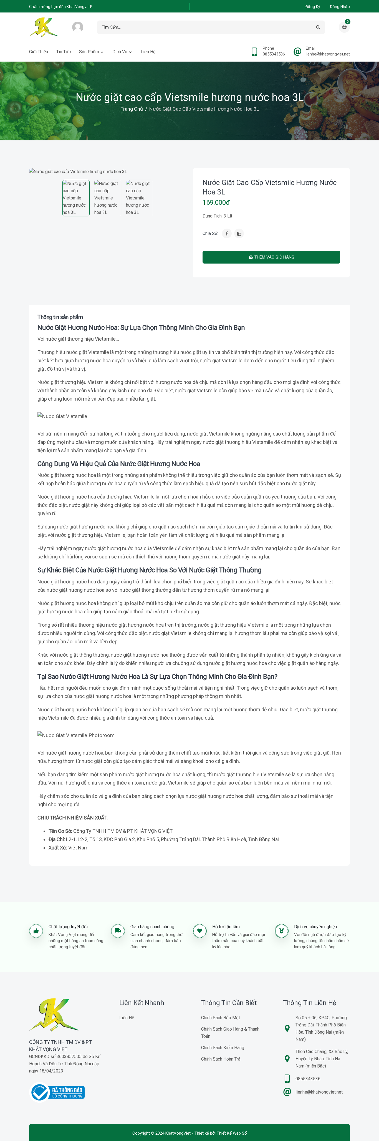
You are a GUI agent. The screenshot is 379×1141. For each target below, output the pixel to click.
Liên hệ (148, 51)
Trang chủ (131, 109)
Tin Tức (63, 51)
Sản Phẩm (89, 51)
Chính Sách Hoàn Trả (221, 1059)
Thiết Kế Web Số (232, 1133)
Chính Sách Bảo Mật (220, 1017)
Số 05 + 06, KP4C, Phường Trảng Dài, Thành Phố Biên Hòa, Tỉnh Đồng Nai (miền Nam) (321, 1028)
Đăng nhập (340, 6)
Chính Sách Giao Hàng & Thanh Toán (230, 1032)
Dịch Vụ (119, 51)
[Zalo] (239, 233)
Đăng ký (312, 6)
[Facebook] (227, 233)
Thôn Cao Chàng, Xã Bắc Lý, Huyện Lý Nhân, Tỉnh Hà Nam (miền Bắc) (321, 1059)
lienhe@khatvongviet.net (328, 54)
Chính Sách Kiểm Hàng (222, 1047)
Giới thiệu (38, 51)
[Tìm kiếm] (318, 27)
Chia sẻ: (210, 233)
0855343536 (274, 54)
